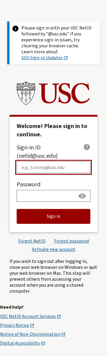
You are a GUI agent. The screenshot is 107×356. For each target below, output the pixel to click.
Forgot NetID (31, 241)
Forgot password (71, 241)
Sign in (53, 216)
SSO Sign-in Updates (42, 58)
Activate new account (53, 249)
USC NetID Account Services (28, 316)
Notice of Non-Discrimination (30, 334)
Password (28, 184)
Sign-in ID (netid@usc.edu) (37, 151)
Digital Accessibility (20, 343)
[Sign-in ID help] (86, 147)
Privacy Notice (14, 325)
